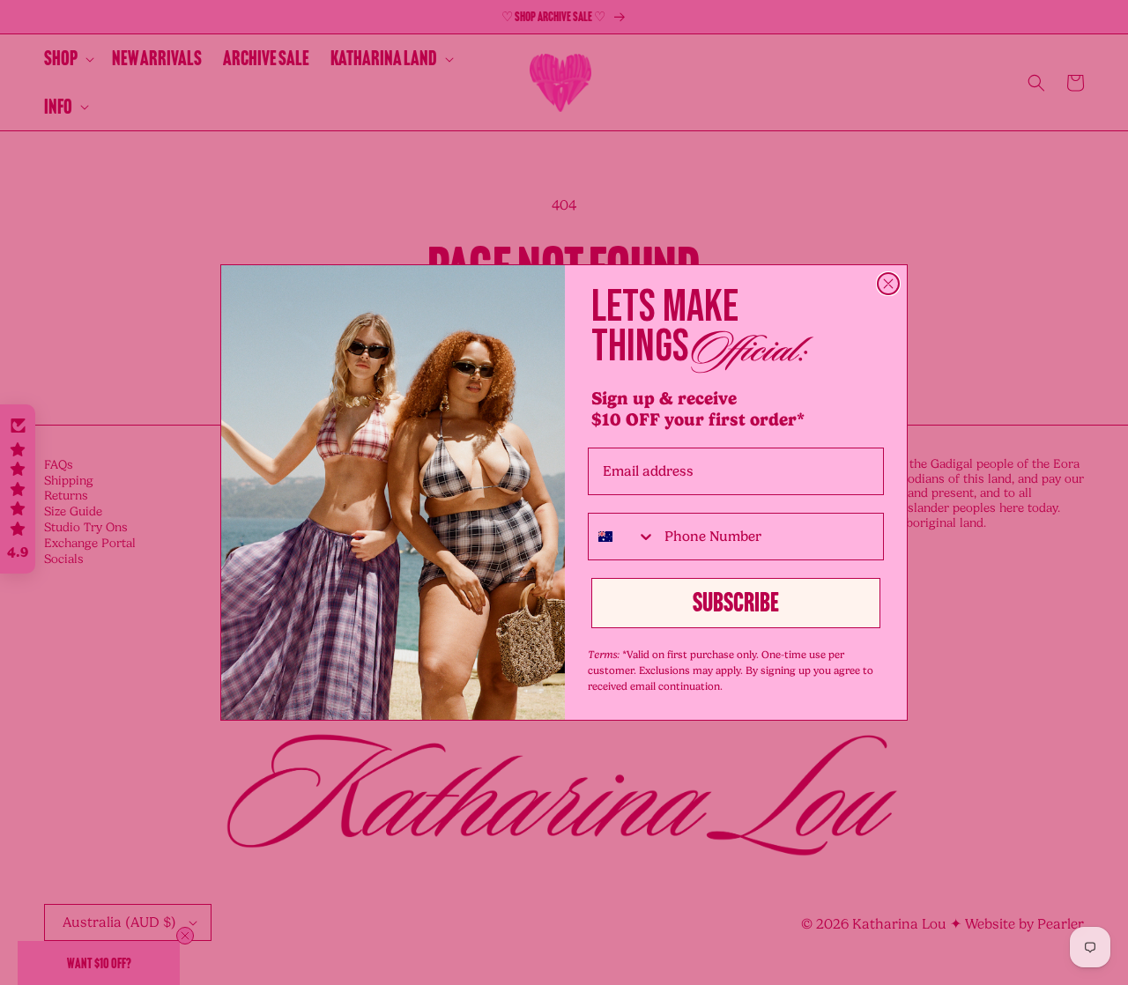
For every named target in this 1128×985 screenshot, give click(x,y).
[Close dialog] (888, 283)
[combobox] (622, 536)
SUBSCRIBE (736, 602)
